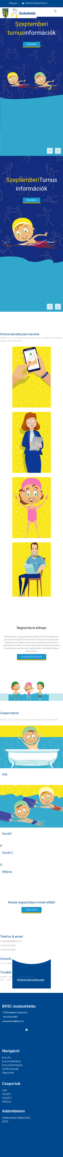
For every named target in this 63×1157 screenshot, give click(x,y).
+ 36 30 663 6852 (8, 950)
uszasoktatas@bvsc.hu (11, 941)
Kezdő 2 (7, 852)
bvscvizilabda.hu (11, 1061)
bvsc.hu (6, 1057)
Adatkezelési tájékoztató (16, 1117)
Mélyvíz (7, 871)
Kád (4, 774)
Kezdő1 (7, 833)
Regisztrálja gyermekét (31, 657)
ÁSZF (5, 1121)
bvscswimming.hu (12, 1065)
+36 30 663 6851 (10, 1017)
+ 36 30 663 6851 (8, 945)
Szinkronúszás (10, 1068)
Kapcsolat (8, 1072)
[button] (34, 3)
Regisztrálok (31, 910)
